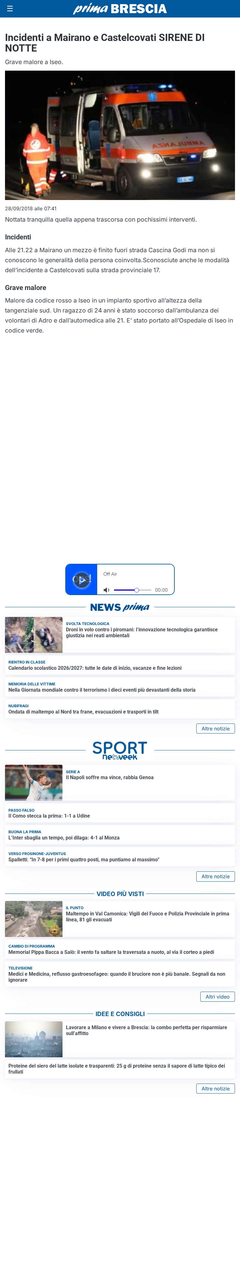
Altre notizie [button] (216, 728)
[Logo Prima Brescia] (120, 9)
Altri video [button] (218, 997)
